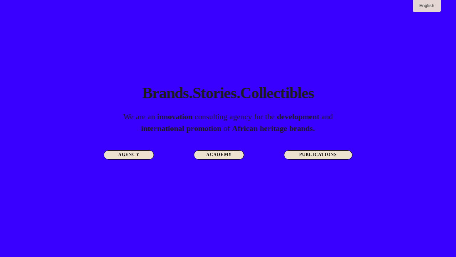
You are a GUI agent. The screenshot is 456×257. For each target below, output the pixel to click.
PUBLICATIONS (318, 154)
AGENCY (129, 154)
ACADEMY (219, 154)
